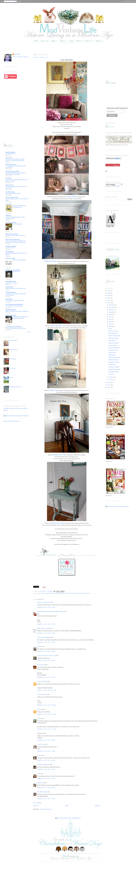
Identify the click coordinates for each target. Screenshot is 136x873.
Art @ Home (9, 204)
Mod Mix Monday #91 (114, 369)
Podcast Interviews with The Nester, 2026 (15, 300)
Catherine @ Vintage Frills (44, 602)
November (111, 307)
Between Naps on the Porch (13, 239)
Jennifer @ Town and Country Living (46, 655)
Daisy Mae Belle (57, 325)
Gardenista (8, 178)
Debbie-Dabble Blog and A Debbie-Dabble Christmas (50, 611)
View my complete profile (20, 56)
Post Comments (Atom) (46, 809)
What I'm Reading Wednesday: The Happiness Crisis (19, 206)
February (111, 377)
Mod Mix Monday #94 (114, 336)
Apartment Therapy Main (12, 171)
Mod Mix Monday (56, 593)
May (110, 321)
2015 (109, 298)
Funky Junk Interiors (11, 164)
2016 (109, 295)
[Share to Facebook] (62, 591)
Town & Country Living (12, 197)
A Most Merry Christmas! (14, 387)
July (110, 317)
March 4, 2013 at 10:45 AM (46, 714)
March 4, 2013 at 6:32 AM (46, 651)
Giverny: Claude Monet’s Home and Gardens (16, 328)
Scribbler (39, 755)
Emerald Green (112, 340)
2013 (109, 302)
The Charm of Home (11, 222)
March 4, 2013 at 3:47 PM (46, 751)
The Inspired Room (11, 292)
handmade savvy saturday (11, 283)
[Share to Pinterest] (64, 591)
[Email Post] (54, 591)
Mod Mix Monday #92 (114, 357)
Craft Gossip (9, 157)
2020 (109, 290)
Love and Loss (12, 368)
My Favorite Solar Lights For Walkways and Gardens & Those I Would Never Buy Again (15, 241)
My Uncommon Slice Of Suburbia (14, 304)
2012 (109, 382)
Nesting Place (9, 299)
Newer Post (36, 805)
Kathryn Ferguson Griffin (43, 628)
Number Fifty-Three (60, 454)
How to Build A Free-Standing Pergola (14, 306)
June (110, 319)
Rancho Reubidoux (10, 152)
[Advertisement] (68, 48)
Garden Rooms (112, 364)
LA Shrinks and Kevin (114, 367)
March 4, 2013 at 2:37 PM (46, 740)
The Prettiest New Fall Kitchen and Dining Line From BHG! (20, 317)
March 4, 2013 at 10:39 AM (46, 705)
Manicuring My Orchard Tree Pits (13, 193)
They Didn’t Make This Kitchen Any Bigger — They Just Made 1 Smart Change (16, 173)
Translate (117, 186)
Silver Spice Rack (12, 340)
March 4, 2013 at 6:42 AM (46, 660)
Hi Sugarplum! (9, 251)
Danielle (39, 646)
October (111, 309)
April (110, 324)
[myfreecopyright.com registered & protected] (16, 415)
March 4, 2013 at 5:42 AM (46, 624)
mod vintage (65, 593)
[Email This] (57, 591)
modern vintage (85, 593)
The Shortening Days (17, 224)
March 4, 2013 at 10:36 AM (46, 690)
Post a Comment (37, 803)
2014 (109, 300)
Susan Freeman (41, 664)
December (111, 305)
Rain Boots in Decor (114, 331)
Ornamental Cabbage (114, 362)
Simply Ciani (54, 390)
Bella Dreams (72, 196)
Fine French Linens (113, 350)
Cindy (38, 773)
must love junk (41, 744)
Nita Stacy (17, 54)
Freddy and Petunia (50, 261)
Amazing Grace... (16, 271)
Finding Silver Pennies (58, 523)
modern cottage (75, 593)
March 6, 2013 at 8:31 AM (46, 798)
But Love (10, 377)
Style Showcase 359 (10, 247)
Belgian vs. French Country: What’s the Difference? (17, 311)
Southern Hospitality (11, 246)
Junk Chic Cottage (10, 258)
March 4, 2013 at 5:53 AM (46, 633)
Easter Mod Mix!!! (113, 333)
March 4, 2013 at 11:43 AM (46, 729)
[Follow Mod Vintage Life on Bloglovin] (114, 159)
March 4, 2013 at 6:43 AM (46, 677)
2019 (109, 293)
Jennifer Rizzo (9, 287)
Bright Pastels (112, 355)
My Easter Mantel (113, 345)
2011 (109, 385)
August (111, 314)
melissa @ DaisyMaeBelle (43, 637)
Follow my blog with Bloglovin (12, 421)
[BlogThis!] (58, 591)
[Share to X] (60, 591)
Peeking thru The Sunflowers (13, 270)
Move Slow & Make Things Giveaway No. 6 (16, 235)
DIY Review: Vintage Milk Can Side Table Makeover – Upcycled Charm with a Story (15, 159)
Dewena (39, 718)
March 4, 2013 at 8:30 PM (46, 787)
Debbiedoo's (9, 215)
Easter (110, 328)
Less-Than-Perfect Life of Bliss (13, 326)
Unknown (39, 709)
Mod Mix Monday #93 (114, 347)
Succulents (111, 374)
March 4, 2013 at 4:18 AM (46, 607)
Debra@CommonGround (43, 764)
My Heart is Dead (12, 349)
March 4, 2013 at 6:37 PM (46, 769)
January (111, 379)
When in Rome (12, 359)
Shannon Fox (40, 782)
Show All (28, 332)
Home (66, 805)
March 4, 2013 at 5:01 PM (46, 760)
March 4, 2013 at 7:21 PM (46, 778)
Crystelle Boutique (42, 694)
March (111, 326)
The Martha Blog (10, 192)
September (112, 312)
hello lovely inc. (10, 185)
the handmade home (11, 281)
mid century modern (44, 593)
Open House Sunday (114, 338)
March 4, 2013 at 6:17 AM (46, 642)
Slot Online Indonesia (10, 153)
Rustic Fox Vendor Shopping (19, 260)
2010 (109, 387)
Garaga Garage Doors (114, 343)
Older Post (97, 805)
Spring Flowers (112, 352)
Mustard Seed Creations (12, 234)
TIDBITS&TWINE (11, 310)
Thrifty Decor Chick (11, 315)
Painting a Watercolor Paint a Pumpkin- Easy (15, 288)
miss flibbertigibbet (42, 792)
